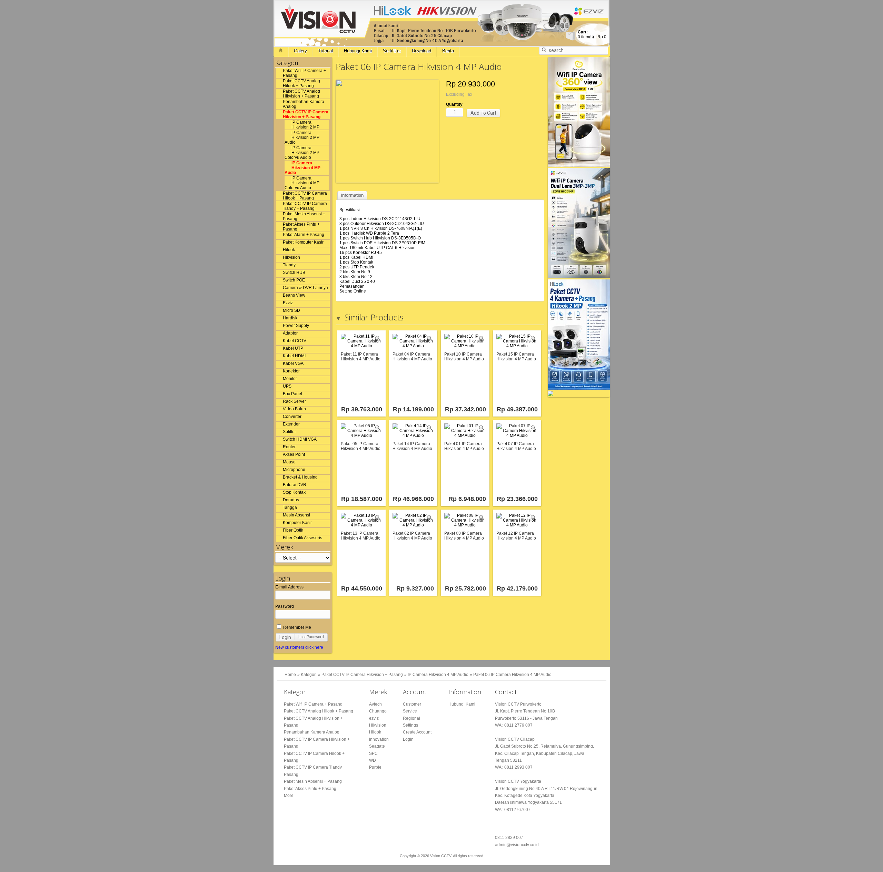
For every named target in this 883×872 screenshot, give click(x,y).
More (289, 795)
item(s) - (592, 34)
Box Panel (292, 393)
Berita (448, 50)
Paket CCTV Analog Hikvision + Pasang (301, 94)
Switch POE (294, 280)
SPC (373, 753)
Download (421, 50)
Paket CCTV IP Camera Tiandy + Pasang (305, 206)
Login (285, 637)
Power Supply (296, 325)
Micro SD (291, 310)
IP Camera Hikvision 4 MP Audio (302, 168)
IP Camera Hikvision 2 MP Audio (302, 137)
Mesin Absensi (296, 515)
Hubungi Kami (358, 50)
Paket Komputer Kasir (303, 242)
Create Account (417, 732)
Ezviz (288, 302)
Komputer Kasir (297, 522)
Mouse (289, 462)
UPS (287, 386)
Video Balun (294, 409)
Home (290, 674)
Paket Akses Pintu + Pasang (301, 227)
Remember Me (296, 627)
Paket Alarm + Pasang (303, 234)
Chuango (378, 711)
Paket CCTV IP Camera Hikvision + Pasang (305, 114)
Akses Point (294, 454)
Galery (300, 50)
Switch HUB (294, 272)
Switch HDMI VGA (300, 439)
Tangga (290, 507)
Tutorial (325, 50)
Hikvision (291, 257)
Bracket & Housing (300, 477)
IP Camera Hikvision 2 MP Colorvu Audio (302, 152)
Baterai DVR (294, 484)
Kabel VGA (293, 363)
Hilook (289, 249)
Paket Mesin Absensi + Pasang (304, 216)
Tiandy (289, 265)
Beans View (294, 295)
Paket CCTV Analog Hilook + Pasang (301, 83)
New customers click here (299, 647)
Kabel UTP (293, 348)
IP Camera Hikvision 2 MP (305, 125)
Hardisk (290, 318)
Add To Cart (483, 113)
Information (352, 195)
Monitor (290, 378)
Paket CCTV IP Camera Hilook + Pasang (305, 196)
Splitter (289, 431)
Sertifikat (392, 50)
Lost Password (311, 637)
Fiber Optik (293, 530)
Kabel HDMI (294, 355)
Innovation (379, 739)
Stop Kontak (294, 492)
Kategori (309, 674)
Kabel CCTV (294, 340)
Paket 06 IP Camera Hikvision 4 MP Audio (512, 674)
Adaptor (290, 333)
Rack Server (294, 401)
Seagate (377, 746)
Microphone (294, 469)
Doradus (291, 499)
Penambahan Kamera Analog (303, 104)
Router (289, 446)
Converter (292, 416)
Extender (291, 424)
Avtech (375, 704)
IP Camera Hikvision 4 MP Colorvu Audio (302, 183)
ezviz (374, 718)
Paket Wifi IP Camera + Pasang (304, 73)
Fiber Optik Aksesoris (302, 537)
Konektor (291, 371)
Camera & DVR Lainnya (305, 287)
